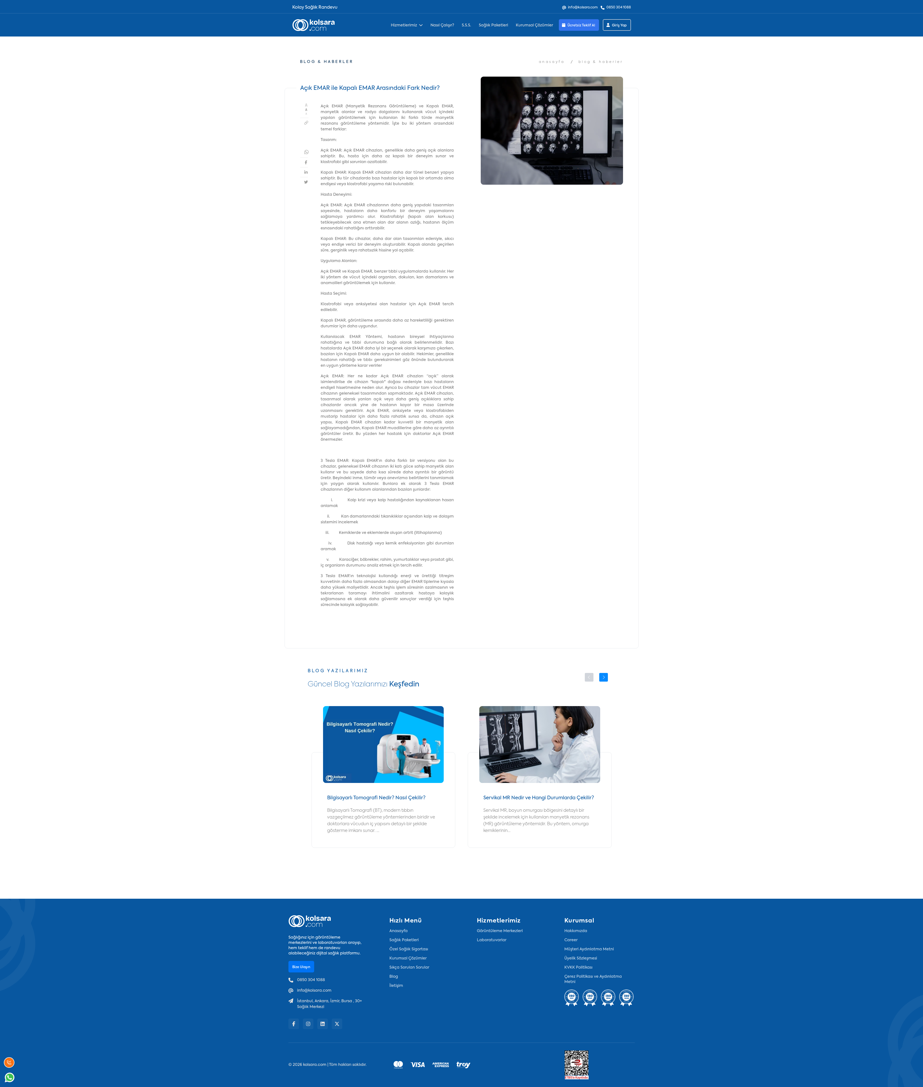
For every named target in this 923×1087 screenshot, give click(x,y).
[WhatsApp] (9, 1077)
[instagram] (308, 1024)
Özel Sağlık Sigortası (408, 949)
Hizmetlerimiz (404, 25)
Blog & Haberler (601, 62)
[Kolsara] (313, 25)
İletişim (396, 986)
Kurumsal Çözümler (534, 25)
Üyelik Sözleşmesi (580, 958)
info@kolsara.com (583, 7)
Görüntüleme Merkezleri (500, 931)
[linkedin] (322, 1024)
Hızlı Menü (405, 921)
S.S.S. (466, 25)
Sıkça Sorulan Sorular (409, 968)
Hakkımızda (575, 931)
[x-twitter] (337, 1024)
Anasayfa (552, 62)
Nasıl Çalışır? (442, 25)
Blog (393, 977)
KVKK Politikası (578, 968)
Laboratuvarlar (491, 940)
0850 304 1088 (618, 7)
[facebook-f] (293, 1024)
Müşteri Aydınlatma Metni (589, 949)
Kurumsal (579, 921)
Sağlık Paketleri (493, 25)
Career (571, 940)
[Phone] (9, 1062)
